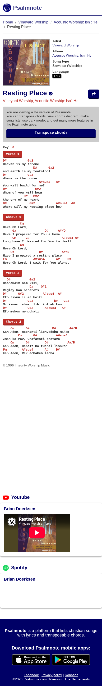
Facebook (31, 675)
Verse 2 (12, 273)
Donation (71, 675)
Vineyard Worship (33, 22)
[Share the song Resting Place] (93, 94)
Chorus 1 (13, 217)
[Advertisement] (51, 425)
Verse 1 (12, 154)
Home (8, 22)
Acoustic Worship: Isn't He (75, 22)
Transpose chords (51, 133)
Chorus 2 (13, 322)
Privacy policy (52, 675)
